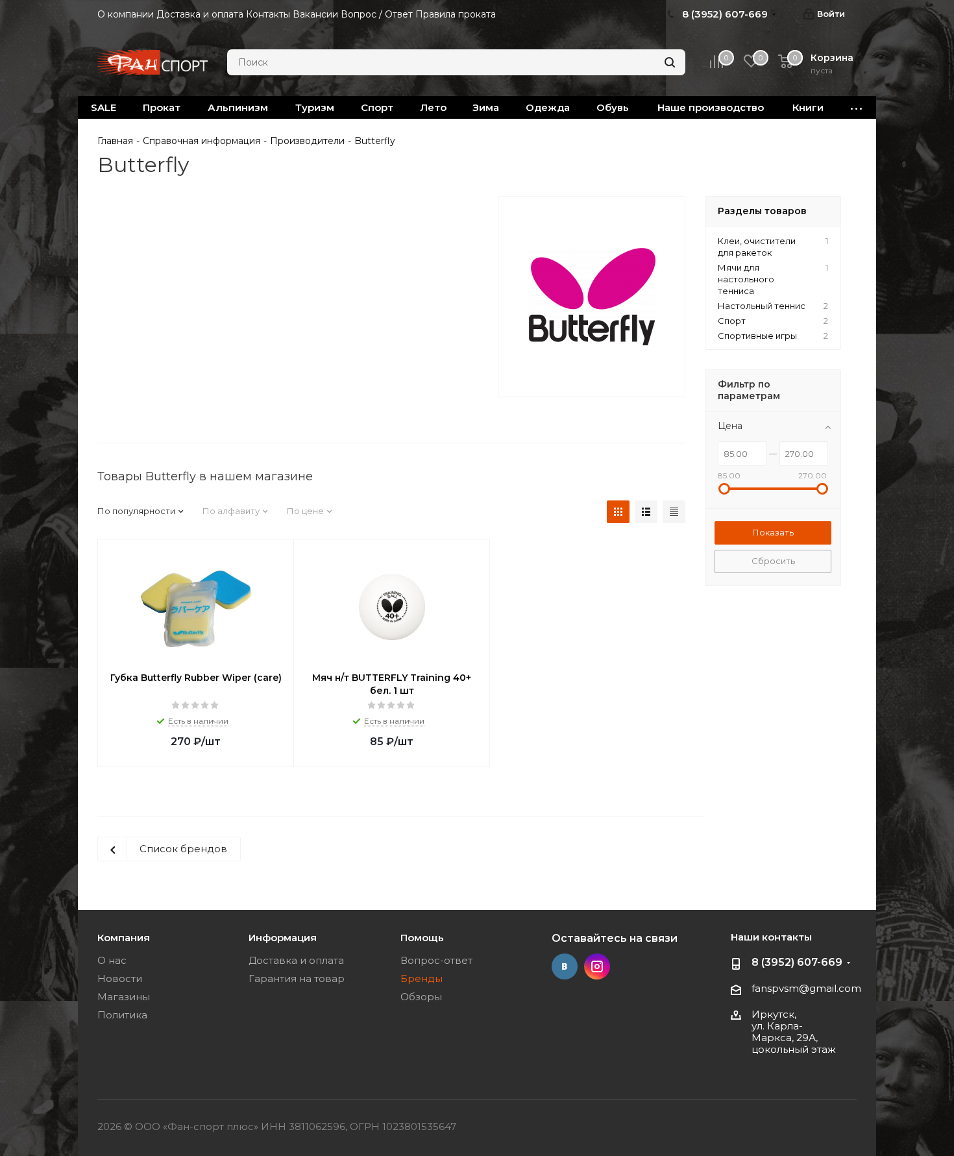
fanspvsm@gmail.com (806, 988)
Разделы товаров (762, 211)
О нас (112, 960)
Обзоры (421, 996)
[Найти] (669, 62)
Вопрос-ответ (436, 960)
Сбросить (773, 561)
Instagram (597, 966)
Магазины (123, 996)
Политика (122, 1015)
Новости (119, 978)
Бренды (421, 978)
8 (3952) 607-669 (797, 962)
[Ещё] (856, 107)
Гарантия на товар (297, 978)
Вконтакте (565, 966)
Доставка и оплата (296, 960)
